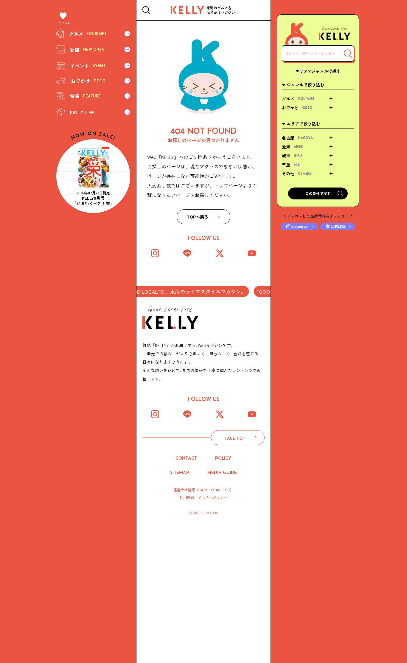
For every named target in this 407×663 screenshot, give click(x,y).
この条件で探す (317, 193)
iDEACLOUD (220, 489)
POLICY (223, 458)
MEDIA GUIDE (222, 472)
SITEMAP (179, 472)
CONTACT (186, 458)
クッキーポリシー (213, 497)
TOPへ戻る (197, 217)
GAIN (202, 489)
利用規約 (187, 497)
